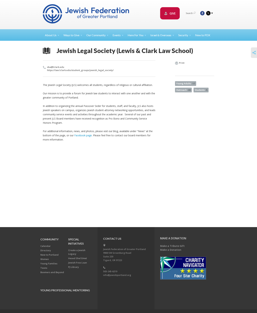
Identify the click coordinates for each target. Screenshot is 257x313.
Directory (45, 250)
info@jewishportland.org (117, 275)
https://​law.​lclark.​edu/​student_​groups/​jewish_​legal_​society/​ (80, 70)
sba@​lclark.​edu (55, 67)
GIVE (172, 13)
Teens (43, 267)
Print (181, 62)
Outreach (183, 90)
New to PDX (202, 35)
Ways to (71, 35)
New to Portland (49, 254)
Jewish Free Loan (77, 262)
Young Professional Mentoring (65, 290)
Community (49, 239)
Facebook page (83, 135)
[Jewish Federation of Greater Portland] (86, 14)
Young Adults (185, 83)
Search (189, 13)
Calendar (45, 246)
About (50, 35)
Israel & (160, 35)
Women (44, 259)
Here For (135, 35)
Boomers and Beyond (52, 272)
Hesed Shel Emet (77, 258)
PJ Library (73, 267)
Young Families (48, 263)
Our (96, 35)
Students (201, 90)
